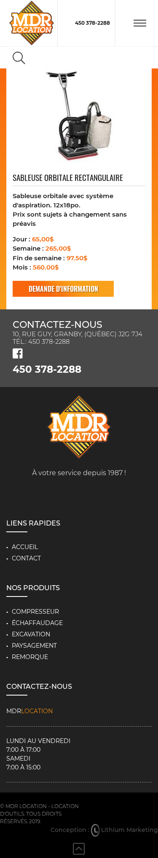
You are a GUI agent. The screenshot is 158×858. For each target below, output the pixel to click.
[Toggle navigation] (140, 23)
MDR (29, 711)
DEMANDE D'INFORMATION (63, 289)
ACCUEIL (25, 547)
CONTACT (26, 558)
